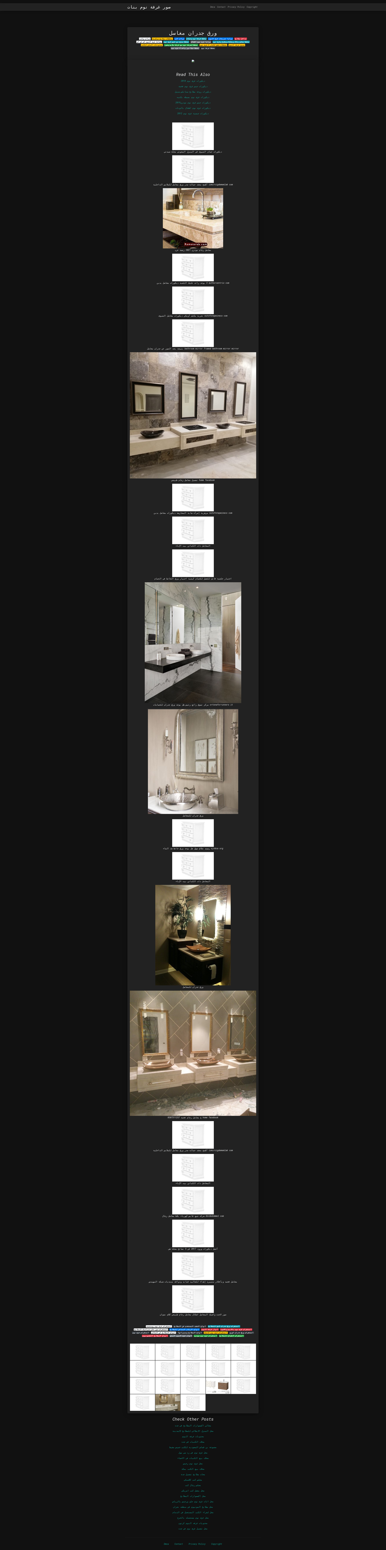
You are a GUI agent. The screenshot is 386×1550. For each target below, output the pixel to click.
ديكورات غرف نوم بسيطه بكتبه (193, 97)
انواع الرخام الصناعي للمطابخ (184, 1329)
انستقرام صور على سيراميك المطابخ (151, 1329)
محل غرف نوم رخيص (193, 1463)
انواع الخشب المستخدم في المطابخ (190, 1326)
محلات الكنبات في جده (193, 1441)
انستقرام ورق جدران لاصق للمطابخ (223, 1326)
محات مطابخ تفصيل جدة (193, 1474)
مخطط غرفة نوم (208, 48)
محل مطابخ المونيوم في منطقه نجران (193, 1506)
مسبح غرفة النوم (237, 45)
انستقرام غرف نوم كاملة (215, 1333)
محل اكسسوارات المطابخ (193, 1496)
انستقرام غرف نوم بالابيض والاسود (236, 1329)
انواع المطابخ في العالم (164, 1333)
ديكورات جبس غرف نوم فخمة (193, 86)
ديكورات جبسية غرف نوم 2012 (193, 113)
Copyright (252, 6)
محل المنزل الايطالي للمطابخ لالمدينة (193, 1430)
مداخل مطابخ (240, 39)
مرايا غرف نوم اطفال (201, 42)
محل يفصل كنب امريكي (193, 1490)
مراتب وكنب (145, 39)
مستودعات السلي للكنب (151, 45)
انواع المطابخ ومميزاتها (190, 1333)
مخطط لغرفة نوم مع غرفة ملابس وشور (181, 45)
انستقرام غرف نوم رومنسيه (159, 1326)
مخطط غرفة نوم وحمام (196, 39)
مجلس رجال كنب (193, 1485)
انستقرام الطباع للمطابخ (232, 1336)
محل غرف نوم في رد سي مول (193, 1452)
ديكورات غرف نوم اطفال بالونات (193, 108)
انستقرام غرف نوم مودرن (205, 1336)
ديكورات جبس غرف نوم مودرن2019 (193, 102)
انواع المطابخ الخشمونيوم (155, 1336)
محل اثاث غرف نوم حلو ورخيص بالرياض (193, 1501)
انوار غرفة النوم (210, 1329)
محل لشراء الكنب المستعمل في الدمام (193, 1512)
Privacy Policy (236, 6)
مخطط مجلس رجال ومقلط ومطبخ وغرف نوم (231, 42)
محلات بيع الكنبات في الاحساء (193, 1458)
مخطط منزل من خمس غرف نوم (176, 42)
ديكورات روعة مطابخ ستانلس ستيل (193, 91)
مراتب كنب (179, 39)
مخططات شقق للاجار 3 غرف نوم (213, 45)
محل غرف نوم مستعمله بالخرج (193, 1517)
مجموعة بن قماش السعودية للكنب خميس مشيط (193, 1447)
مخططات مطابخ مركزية (162, 39)
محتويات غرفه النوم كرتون (193, 1523)
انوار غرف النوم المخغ (181, 1336)
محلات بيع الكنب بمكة (193, 1468)
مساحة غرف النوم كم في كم (149, 42)
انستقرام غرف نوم (141, 1333)
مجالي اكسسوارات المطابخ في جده (193, 1425)
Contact (221, 6)
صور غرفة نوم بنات (149, 7)
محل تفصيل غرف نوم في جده (193, 1528)
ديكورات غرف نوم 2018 (193, 80)
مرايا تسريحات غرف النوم (221, 39)
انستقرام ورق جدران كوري (241, 1333)
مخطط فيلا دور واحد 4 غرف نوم (185, 48)
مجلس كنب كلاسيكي (193, 1479)
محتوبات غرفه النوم (193, 1436)
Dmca (212, 6)
